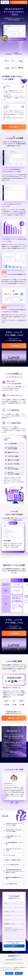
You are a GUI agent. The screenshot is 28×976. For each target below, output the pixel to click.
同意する (9, 973)
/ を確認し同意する (14, 942)
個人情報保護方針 (9, 941)
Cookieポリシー (4, 970)
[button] (11, 803)
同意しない (18, 973)
